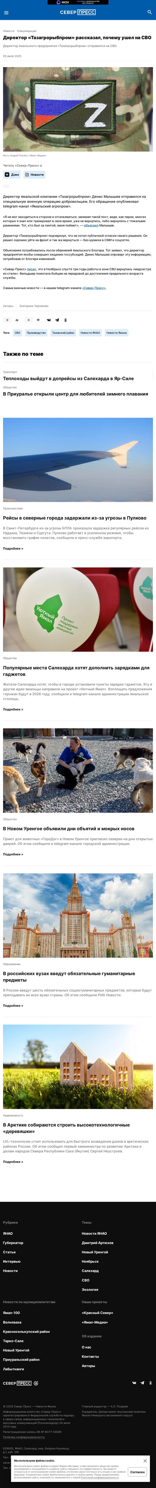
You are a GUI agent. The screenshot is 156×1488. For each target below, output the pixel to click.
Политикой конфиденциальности (100, 1477)
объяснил (91, 225)
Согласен (137, 1472)
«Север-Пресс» (94, 288)
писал (31, 269)
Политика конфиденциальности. (24, 1437)
